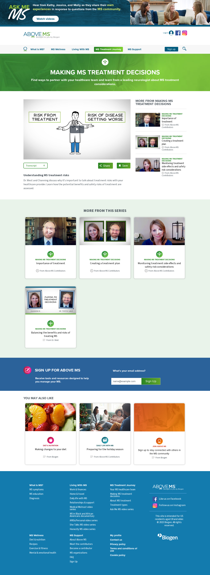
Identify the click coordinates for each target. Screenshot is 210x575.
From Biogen (161, 457)
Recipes (33, 544)
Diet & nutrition (50, 445)
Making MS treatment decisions (121, 495)
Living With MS (78, 485)
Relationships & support (82, 502)
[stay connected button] (150, 381)
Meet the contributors (81, 544)
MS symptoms (36, 489)
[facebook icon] (178, 32)
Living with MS (80, 49)
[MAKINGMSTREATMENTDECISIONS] (148, 121)
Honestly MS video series (82, 529)
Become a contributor (81, 548)
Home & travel (77, 494)
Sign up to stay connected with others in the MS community (159, 451)
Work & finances (78, 489)
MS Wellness (58, 49)
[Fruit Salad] (50, 417)
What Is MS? (36, 485)
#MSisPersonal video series (84, 520)
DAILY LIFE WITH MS (105, 445)
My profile (115, 535)
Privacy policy (118, 544)
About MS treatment (120, 500)
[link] (159, 417)
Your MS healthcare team (122, 489)
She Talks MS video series (83, 524)
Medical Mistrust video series (81, 508)
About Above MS (78, 539)
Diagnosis (34, 498)
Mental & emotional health (42, 553)
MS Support (134, 49)
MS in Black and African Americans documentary (82, 515)
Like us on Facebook (170, 499)
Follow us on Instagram (172, 505)
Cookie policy (117, 555)
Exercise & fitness (38, 548)
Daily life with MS (78, 498)
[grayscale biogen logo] (168, 537)
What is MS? (37, 49)
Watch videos (46, 19)
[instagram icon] (184, 32)
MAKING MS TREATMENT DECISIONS (172, 115)
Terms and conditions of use (123, 550)
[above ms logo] (41, 35)
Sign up (171, 49)
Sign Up (74, 561)
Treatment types (118, 505)
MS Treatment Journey (108, 49)
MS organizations (78, 553)
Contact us (116, 540)
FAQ (72, 557)
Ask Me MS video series (122, 509)
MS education (36, 494)
